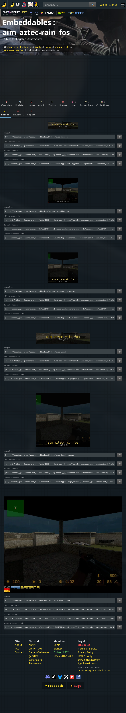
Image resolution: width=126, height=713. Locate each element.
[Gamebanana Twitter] (66, 676)
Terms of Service (87, 648)
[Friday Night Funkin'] (24, 5)
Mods (38, 47)
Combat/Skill (62, 47)
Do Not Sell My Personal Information (94, 670)
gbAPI (32, 645)
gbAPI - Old (35, 648)
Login (57, 645)
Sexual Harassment (89, 659)
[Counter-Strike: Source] (18, 5)
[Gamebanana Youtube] (72, 676)
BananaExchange (39, 652)
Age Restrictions (87, 663)
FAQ (17, 648)
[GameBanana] (12, 5)
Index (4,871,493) (63, 656)
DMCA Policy (85, 656)
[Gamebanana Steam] (53, 676)
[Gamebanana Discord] (47, 676)
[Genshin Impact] (30, 5)
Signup (113, 4)
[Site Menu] (122, 4)
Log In (103, 4)
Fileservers (35, 663)
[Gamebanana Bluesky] (59, 676)
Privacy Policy (85, 652)
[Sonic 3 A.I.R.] (36, 5)
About (18, 645)
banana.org (35, 659)
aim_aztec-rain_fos (13, 50)
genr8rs (33, 656)
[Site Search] (92, 4)
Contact (19, 652)
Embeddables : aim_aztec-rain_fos (43, 50)
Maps (48, 47)
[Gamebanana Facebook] (78, 676)
